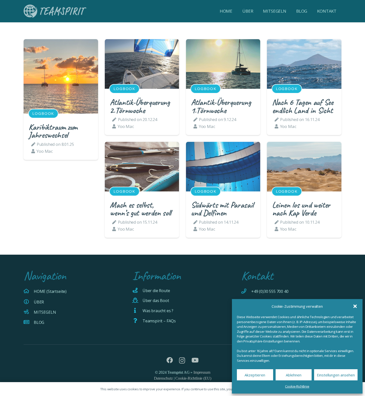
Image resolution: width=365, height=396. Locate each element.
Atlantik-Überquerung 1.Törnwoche (221, 106)
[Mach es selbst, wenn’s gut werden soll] (142, 145)
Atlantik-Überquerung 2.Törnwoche (140, 106)
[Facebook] (169, 360)
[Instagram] (182, 360)
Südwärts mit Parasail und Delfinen (222, 209)
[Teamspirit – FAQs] (137, 321)
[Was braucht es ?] (137, 311)
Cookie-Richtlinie (297, 386)
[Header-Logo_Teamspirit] (55, 11)
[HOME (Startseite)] (29, 291)
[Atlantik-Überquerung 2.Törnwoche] (142, 42)
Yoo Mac (44, 151)
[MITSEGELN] (29, 312)
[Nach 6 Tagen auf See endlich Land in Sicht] (304, 42)
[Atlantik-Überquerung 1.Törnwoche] (223, 42)
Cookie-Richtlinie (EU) (193, 378)
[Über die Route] (137, 290)
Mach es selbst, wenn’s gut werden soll (140, 209)
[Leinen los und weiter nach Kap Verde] (304, 145)
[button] (355, 306)
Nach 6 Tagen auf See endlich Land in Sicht (302, 106)
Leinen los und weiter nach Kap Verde (301, 209)
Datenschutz (163, 378)
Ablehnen (293, 374)
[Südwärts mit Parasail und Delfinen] (223, 145)
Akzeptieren (255, 374)
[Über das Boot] (137, 301)
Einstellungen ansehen (336, 374)
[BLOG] (29, 322)
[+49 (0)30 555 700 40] (246, 291)
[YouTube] (195, 360)
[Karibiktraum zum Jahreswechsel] (61, 42)
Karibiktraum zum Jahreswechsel (53, 131)
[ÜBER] (29, 302)
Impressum (201, 372)
